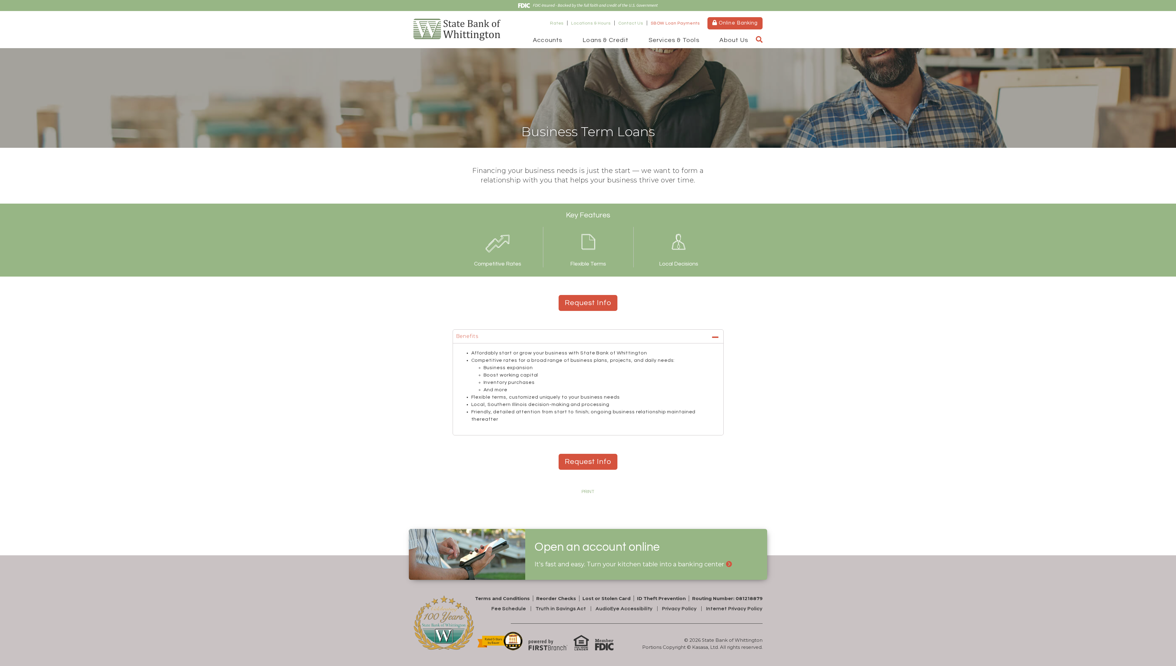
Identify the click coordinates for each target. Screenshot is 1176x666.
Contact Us (630, 23)
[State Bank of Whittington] (456, 29)
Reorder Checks (556, 598)
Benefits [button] (467, 336)
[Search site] (759, 40)
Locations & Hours (590, 23)
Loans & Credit (605, 40)
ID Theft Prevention (661, 598)
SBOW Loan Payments (675, 23)
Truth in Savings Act (561, 608)
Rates (557, 23)
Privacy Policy (679, 608)
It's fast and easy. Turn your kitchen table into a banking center (629, 564)
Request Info (588, 303)
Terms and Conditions (502, 598)
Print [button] (588, 491)
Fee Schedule (509, 608)
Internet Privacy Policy (734, 608)
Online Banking (737, 23)
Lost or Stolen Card (606, 598)
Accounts (548, 40)
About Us (733, 40)
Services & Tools (674, 40)
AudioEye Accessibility (624, 608)
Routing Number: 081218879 (727, 598)
